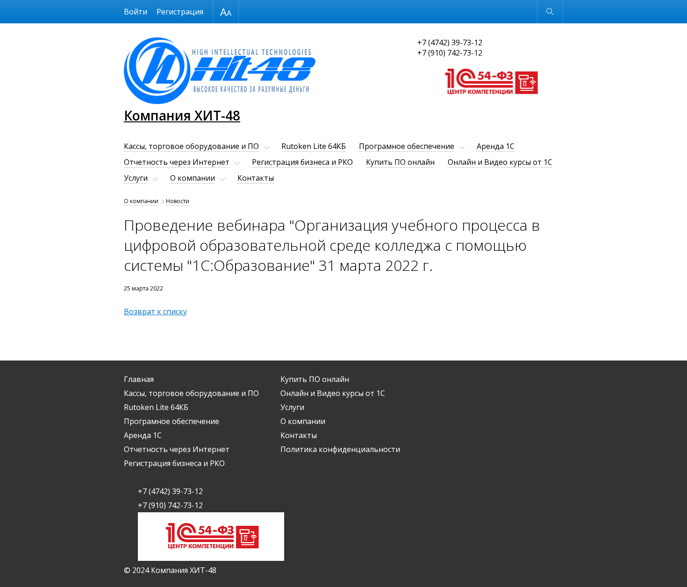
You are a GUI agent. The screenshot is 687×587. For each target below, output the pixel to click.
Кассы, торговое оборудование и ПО (191, 146)
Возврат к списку (155, 311)
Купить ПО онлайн (400, 162)
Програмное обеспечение (406, 146)
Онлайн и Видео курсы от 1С (500, 162)
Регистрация (180, 12)
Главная (139, 379)
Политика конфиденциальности (340, 449)
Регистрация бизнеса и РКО (302, 162)
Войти (135, 12)
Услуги (136, 178)
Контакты (255, 178)
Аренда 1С (496, 146)
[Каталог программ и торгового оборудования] (490, 104)
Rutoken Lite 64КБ (313, 146)
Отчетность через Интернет (176, 162)
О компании (192, 178)
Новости (177, 201)
